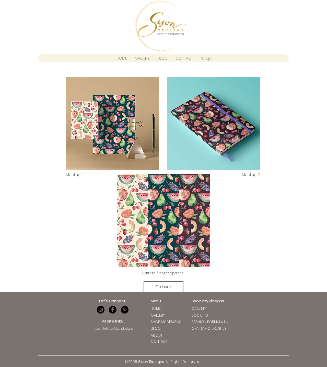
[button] (199, 308)
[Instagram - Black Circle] (100, 310)
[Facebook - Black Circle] (112, 310)
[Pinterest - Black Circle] (125, 310)
